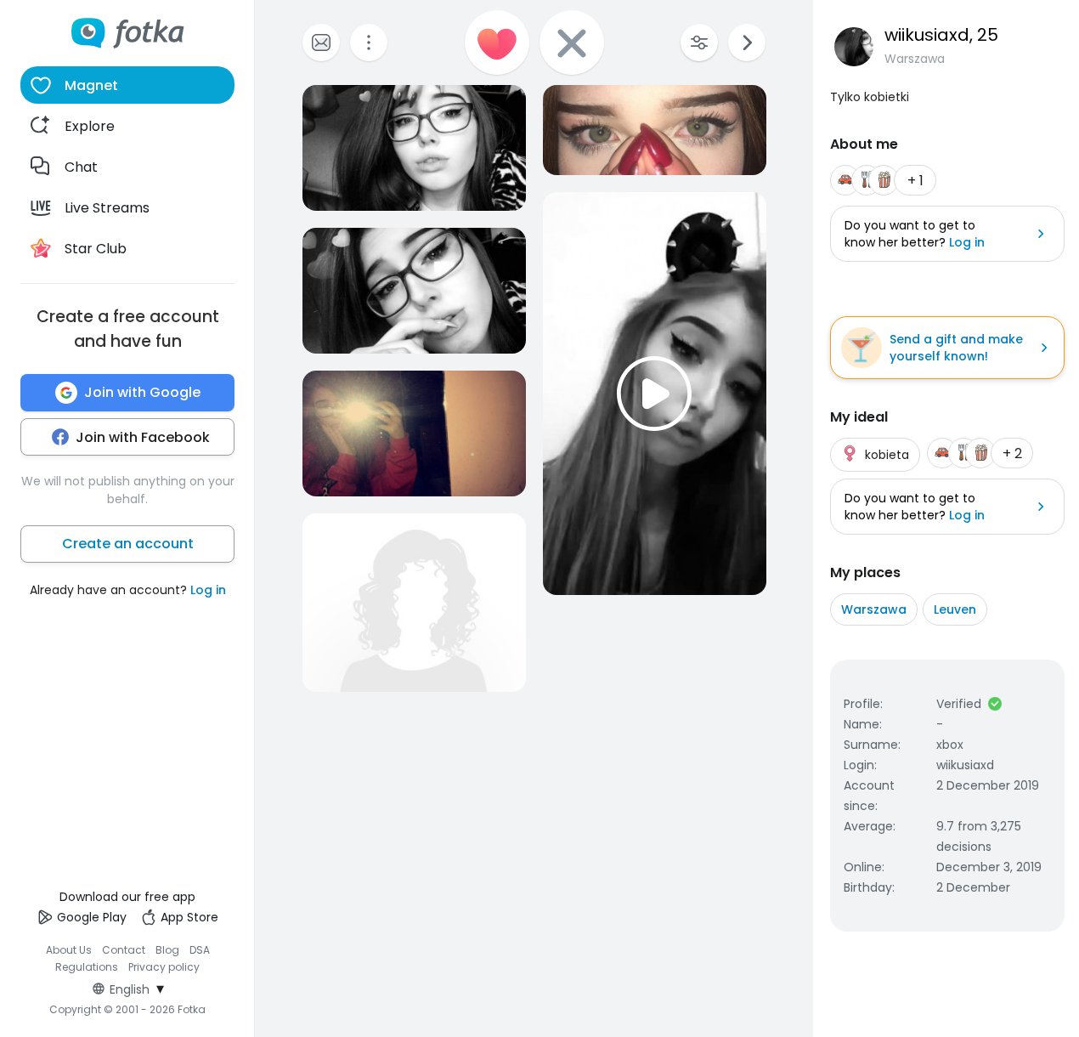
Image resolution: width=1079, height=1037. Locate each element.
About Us (69, 950)
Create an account (128, 543)
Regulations (86, 967)
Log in (208, 589)
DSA (199, 950)
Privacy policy (164, 967)
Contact (123, 950)
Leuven (955, 609)
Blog (167, 950)
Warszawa (874, 609)
